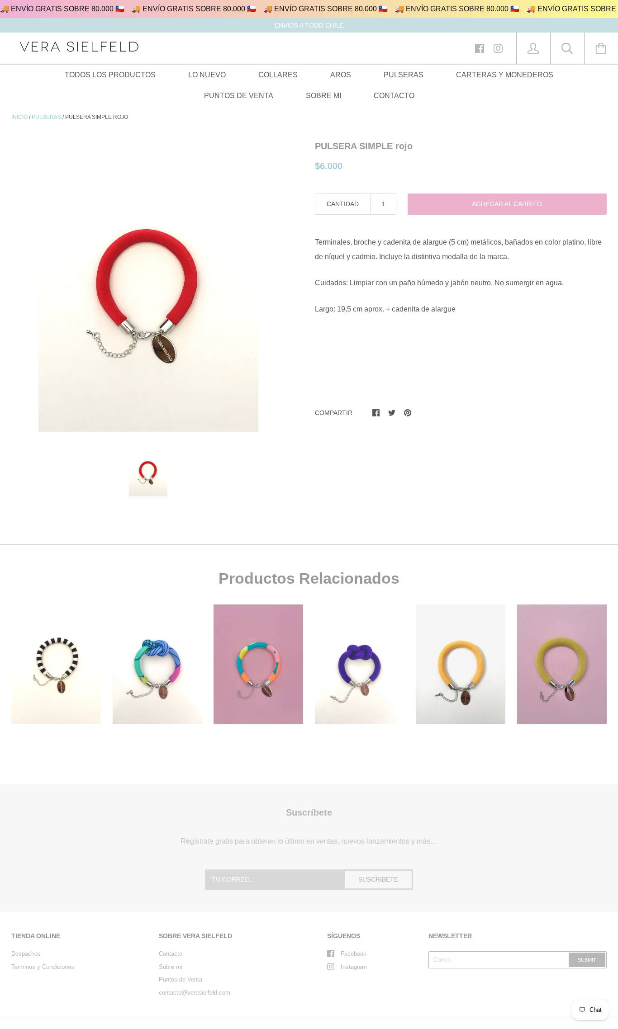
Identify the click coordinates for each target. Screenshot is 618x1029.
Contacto (170, 953)
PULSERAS (403, 75)
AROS (340, 75)
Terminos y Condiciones (42, 966)
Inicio (19, 117)
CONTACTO (394, 95)
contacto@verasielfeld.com (194, 992)
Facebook (353, 953)
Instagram (354, 966)
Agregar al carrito (507, 204)
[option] (148, 285)
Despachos (26, 953)
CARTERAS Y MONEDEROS (504, 75)
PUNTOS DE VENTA (238, 95)
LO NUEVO (207, 75)
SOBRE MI (323, 95)
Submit (587, 960)
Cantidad (343, 204)
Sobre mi (170, 966)
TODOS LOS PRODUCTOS (110, 75)
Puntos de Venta (180, 979)
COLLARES (278, 75)
